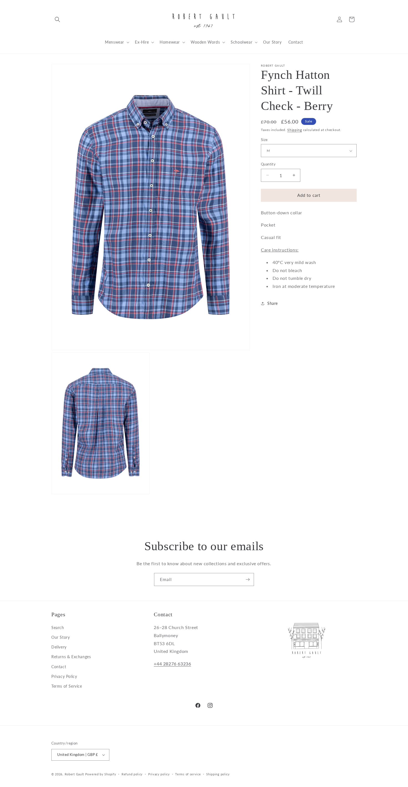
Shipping (294, 130)
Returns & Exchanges (71, 656)
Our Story (60, 637)
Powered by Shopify (100, 774)
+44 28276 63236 (172, 663)
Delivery (59, 647)
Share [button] (272, 303)
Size (264, 139)
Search (57, 627)
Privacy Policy (64, 676)
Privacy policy (159, 774)
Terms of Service (66, 686)
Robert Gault (74, 774)
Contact (58, 666)
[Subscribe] (247, 579)
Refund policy (132, 774)
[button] (57, 19)
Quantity (268, 164)
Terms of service (188, 774)
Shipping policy (218, 774)
